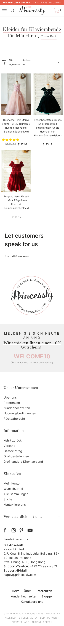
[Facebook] (7, 530)
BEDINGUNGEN (48, 617)
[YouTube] (31, 530)
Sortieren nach (27, 62)
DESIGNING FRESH (41, 622)
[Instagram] (15, 530)
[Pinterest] (23, 530)
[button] (11, 140)
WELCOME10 (32, 356)
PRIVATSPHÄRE (20, 622)
